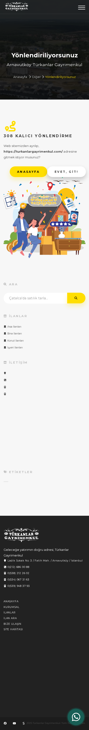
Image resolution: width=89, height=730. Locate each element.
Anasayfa (20, 77)
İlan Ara (10, 618)
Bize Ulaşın (12, 623)
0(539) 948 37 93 (18, 586)
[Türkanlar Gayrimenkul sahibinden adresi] (23, 723)
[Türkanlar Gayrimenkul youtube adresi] (14, 723)
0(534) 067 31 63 (18, 579)
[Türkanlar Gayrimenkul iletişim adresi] (5, 373)
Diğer (36, 77)
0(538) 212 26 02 (18, 573)
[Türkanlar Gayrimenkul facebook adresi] (5, 723)
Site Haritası (13, 629)
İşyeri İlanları (15, 347)
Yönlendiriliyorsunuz (60, 77)
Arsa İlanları (14, 326)
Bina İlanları (14, 333)
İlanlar (10, 612)
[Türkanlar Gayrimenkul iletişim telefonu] (5, 380)
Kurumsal (11, 607)
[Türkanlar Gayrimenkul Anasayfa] (21, 535)
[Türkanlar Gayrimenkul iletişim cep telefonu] (5, 387)
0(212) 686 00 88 (18, 567)
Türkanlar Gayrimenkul (16, 8)
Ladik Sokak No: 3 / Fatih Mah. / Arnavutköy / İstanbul (45, 560)
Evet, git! (67, 171)
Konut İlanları (15, 340)
